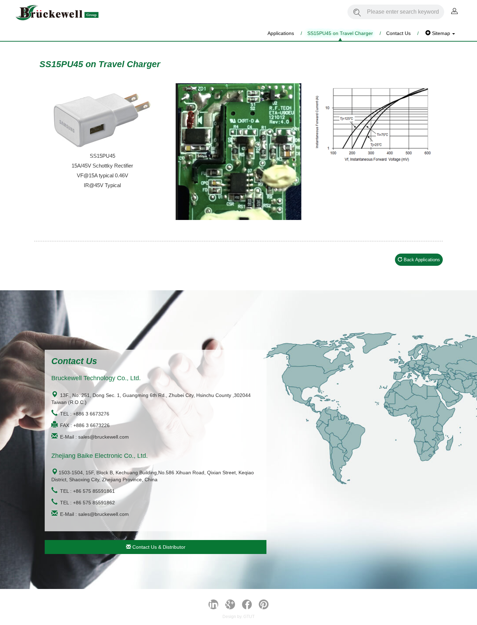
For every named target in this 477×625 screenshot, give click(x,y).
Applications (280, 33)
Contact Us (398, 33)
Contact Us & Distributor (158, 547)
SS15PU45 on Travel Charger (340, 33)
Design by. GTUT (238, 616)
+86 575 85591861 (94, 491)
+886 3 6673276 (91, 414)
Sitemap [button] (441, 33)
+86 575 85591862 (94, 502)
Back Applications (421, 259)
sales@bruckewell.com (103, 437)
